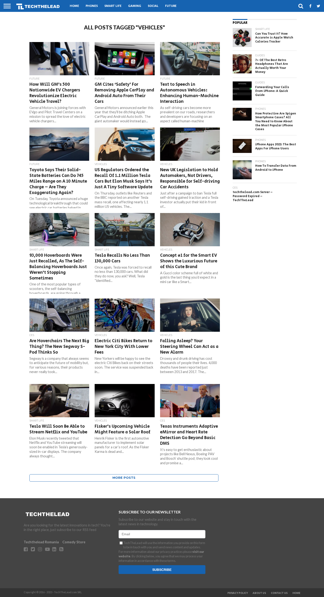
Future (170, 6)
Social (153, 6)
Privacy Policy (237, 593)
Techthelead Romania (41, 542)
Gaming (134, 6)
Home (74, 6)
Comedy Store (73, 542)
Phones (92, 6)
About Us (259, 593)
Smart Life (112, 6)
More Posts (123, 477)
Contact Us (279, 593)
